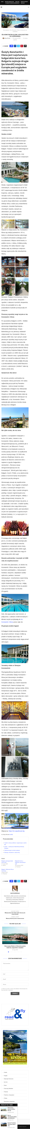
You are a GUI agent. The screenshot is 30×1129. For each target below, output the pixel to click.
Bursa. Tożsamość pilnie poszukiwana (12, 1117)
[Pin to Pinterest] (21, 46)
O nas (2, 1)
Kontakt (23, 3)
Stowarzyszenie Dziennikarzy (12, 3)
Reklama (17, 1)
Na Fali (5, 1082)
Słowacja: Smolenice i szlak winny (12, 852)
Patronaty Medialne (8, 1088)
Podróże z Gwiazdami (9, 1095)
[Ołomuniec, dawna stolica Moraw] (4, 1109)
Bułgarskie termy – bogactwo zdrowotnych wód (20, 862)
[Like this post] (11, 46)
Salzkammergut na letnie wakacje (12, 850)
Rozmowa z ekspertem (9, 1101)
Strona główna (6, 30)
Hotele (5, 1072)
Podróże (6, 1091)
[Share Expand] (25, 46)
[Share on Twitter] (18, 46)
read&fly (11, 834)
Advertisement (24, 1)
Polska (5, 1098)
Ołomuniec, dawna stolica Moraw (11, 1109)
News (5, 1085)
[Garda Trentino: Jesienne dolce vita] (4, 1124)
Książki (5, 1075)
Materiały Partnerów (8, 1078)
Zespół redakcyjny (9, 1)
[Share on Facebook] (15, 46)
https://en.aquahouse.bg (16, 831)
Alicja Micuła (15, 893)
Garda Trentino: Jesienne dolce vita (12, 1124)
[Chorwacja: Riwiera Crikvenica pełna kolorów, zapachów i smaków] (15, 935)
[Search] (28, 7)
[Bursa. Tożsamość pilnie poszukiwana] (4, 1117)
